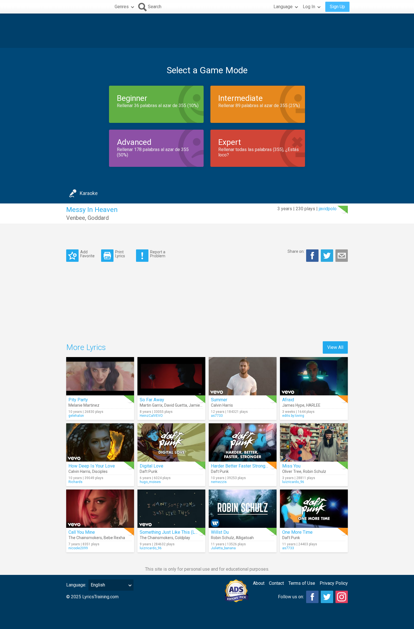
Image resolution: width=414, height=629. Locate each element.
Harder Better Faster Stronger (240, 466)
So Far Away (152, 399)
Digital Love (151, 466)
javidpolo (328, 208)
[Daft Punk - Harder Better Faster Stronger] (243, 442)
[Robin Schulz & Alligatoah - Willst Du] (243, 509)
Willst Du (220, 532)
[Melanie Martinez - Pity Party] (100, 376)
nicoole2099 (78, 548)
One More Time (297, 532)
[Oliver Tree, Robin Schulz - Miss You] (314, 442)
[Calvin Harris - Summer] (243, 376)
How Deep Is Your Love (91, 466)
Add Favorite (87, 254)
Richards (75, 482)
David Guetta (175, 405)
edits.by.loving (293, 416)
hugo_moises (150, 482)
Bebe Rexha (114, 537)
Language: (76, 585)
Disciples (100, 471)
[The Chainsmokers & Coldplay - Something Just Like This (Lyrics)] (171, 509)
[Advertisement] (207, 30)
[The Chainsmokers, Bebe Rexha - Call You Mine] (100, 509)
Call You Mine (81, 532)
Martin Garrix (151, 405)
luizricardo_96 (293, 482)
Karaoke (89, 193)
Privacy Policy (334, 583)
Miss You (291, 466)
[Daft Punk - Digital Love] (171, 442)
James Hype (293, 405)
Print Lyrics (120, 254)
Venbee (75, 217)
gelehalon (76, 416)
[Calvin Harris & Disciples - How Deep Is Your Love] (100, 442)
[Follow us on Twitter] (327, 597)
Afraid (288, 399)
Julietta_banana (223, 548)
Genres (122, 6)
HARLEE (313, 405)
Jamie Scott (199, 405)
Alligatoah (245, 537)
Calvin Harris (222, 405)
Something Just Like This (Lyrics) (173, 532)
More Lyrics (86, 347)
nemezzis (219, 482)
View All (335, 347)
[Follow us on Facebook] (312, 597)
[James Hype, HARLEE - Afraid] (314, 376)
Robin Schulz (314, 471)
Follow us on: (291, 596)
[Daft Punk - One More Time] (314, 509)
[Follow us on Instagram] (341, 597)
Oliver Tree (291, 471)
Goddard (98, 217)
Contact (276, 583)
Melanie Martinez (83, 405)
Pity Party (78, 399)
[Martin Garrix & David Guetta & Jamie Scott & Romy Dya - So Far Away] (171, 376)
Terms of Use (301, 583)
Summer (219, 399)
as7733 (217, 416)
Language (283, 6)
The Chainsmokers (85, 537)
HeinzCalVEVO (151, 416)
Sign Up (337, 6)
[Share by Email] (341, 255)
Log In (309, 6)
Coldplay (182, 537)
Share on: (296, 251)
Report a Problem (157, 254)
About (258, 583)
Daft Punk (148, 471)
